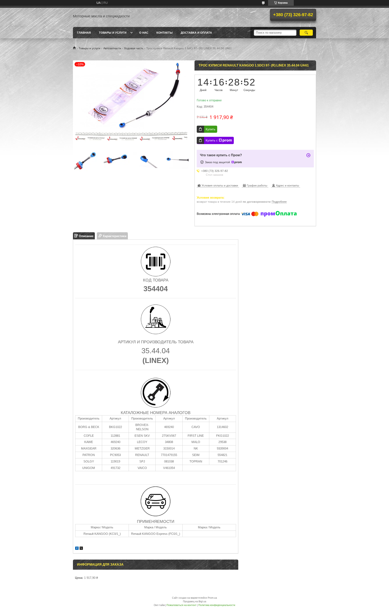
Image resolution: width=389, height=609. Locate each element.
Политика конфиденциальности (216, 605)
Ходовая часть (133, 48)
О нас (143, 32)
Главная (84, 32)
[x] (81, 548)
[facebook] (77, 548)
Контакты (164, 32)
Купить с (212, 140)
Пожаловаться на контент (182, 605)
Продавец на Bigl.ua (194, 601)
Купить (210, 129)
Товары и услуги (112, 32)
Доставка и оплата (196, 32)
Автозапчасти (112, 48)
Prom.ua (212, 597)
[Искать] (306, 33)
